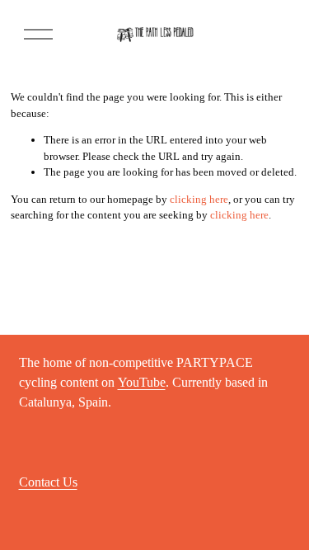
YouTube (142, 382)
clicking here (199, 199)
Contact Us (48, 482)
